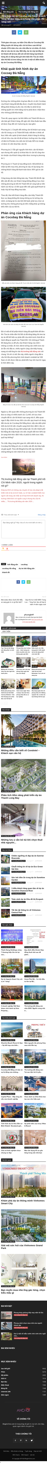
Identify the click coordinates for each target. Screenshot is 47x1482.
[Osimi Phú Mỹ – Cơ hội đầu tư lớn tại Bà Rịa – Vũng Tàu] (35, 966)
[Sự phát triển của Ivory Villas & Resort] (35, 1110)
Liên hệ (32, 1455)
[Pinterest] (21, 1440)
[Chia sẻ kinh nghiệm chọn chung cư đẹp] (12, 1137)
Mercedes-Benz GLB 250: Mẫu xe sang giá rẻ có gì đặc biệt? (12, 601)
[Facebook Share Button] (14, 32)
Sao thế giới (5, 1368)
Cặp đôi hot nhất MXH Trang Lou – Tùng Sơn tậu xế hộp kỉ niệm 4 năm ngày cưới (35, 602)
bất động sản (12, 564)
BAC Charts (16, 1455)
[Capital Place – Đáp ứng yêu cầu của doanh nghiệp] (12, 1083)
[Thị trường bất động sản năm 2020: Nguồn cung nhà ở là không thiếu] (35, 992)
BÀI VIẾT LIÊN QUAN (9, 628)
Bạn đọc (4, 1382)
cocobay (24, 564)
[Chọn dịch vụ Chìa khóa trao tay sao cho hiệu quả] (35, 1083)
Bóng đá (4, 1388)
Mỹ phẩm (4, 1375)
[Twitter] (32, 1440)
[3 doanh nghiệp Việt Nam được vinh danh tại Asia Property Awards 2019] (12, 992)
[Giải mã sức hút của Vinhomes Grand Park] (23, 1225)
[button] (44, 3)
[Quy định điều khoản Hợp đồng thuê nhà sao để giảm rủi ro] (35, 936)
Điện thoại (5, 1385)
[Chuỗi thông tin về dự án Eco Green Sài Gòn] (5, 869)
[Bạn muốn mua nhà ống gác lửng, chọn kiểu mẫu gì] (23, 1270)
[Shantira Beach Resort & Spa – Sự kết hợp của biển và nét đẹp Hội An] (12, 1029)
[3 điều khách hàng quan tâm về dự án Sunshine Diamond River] (5, 891)
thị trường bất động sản (31, 351)
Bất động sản (8, 12)
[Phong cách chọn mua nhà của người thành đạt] (6, 1326)
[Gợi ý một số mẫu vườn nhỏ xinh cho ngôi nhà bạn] (6, 1336)
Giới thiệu (6, 1451)
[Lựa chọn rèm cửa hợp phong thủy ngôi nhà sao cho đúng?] (23, 662)
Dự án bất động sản (7, 645)
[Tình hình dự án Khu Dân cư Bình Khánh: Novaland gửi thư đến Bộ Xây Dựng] (12, 1110)
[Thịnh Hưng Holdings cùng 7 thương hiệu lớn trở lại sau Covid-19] (12, 936)
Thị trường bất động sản (28, 12)
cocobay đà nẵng (9, 568)
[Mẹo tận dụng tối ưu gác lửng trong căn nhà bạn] (35, 1137)
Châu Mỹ (34, 645)
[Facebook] (15, 1440)
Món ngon (5, 1395)
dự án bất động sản (27, 568)
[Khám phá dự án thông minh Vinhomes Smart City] (23, 1181)
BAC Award (24, 1455)
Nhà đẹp (34, 667)
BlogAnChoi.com (9, 1424)
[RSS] (26, 1440)
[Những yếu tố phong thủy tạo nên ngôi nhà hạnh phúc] (8, 662)
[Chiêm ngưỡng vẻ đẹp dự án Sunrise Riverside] (5, 859)
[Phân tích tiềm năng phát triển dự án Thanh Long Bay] (23, 775)
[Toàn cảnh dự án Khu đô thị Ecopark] (5, 902)
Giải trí (3, 1378)
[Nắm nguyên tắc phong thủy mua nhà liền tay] (35, 1029)
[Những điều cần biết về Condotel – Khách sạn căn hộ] (23, 730)
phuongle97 (29, 615)
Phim (3, 1372)
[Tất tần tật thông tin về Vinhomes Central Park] (5, 913)
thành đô (6, 572)
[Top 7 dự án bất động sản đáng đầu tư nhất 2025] (8, 641)
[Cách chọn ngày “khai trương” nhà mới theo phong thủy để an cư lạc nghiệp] (23, 683)
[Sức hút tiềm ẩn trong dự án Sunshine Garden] (5, 880)
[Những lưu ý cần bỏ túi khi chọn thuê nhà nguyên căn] (23, 820)
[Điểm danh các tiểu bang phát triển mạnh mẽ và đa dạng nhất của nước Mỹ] (39, 641)
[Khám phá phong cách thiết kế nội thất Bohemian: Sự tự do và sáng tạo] (39, 662)
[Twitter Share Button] (20, 32)
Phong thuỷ (20, 645)
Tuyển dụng (28, 1451)
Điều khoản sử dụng (17, 1451)
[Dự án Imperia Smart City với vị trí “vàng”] (12, 966)
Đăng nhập (41, 515)
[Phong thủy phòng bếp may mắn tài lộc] (6, 1315)
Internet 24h (5, 1392)
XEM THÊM (6, 631)
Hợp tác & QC (38, 1451)
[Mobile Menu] (3, 3)
